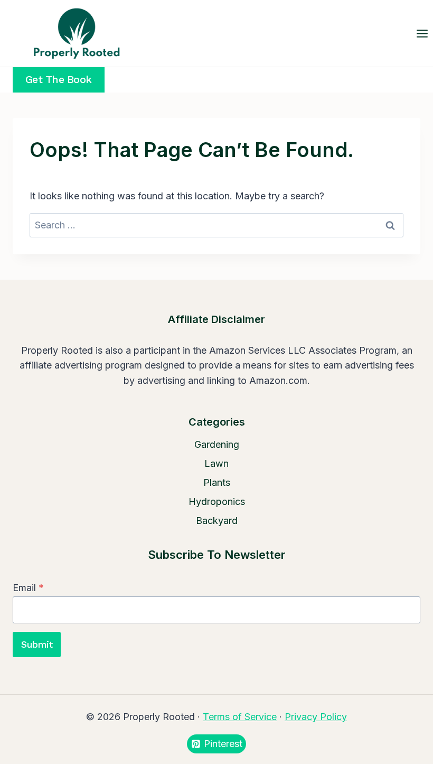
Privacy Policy (316, 716)
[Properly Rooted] (73, 33)
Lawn (216, 463)
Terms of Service (240, 716)
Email (28, 587)
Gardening (216, 444)
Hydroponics (217, 501)
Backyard (217, 520)
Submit (36, 644)
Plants (216, 482)
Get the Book (58, 79)
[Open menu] (422, 33)
